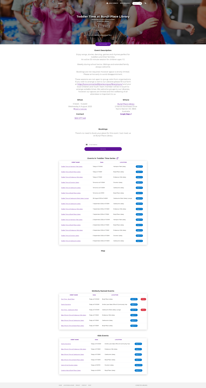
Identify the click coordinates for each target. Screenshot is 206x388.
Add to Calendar (81, 109)
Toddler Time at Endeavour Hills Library (72, 177)
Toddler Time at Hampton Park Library (71, 166)
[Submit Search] (140, 3)
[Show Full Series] (117, 158)
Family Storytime (66, 304)
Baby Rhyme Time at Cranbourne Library (72, 320)
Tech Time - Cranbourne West (69, 310)
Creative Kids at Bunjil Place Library (71, 370)
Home (60, 385)
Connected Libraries (141, 385)
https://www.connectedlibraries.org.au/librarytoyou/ (100, 84)
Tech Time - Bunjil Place (67, 299)
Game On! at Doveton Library (69, 365)
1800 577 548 (80, 118)
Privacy (78, 385)
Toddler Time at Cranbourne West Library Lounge (75, 198)
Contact (84, 385)
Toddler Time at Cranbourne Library (71, 187)
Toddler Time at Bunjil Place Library (71, 172)
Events (60, 3)
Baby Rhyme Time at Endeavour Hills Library (73, 315)
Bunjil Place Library (125, 104)
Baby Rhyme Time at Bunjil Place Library (72, 325)
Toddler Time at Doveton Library (70, 182)
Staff (89, 385)
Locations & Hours (68, 385)
